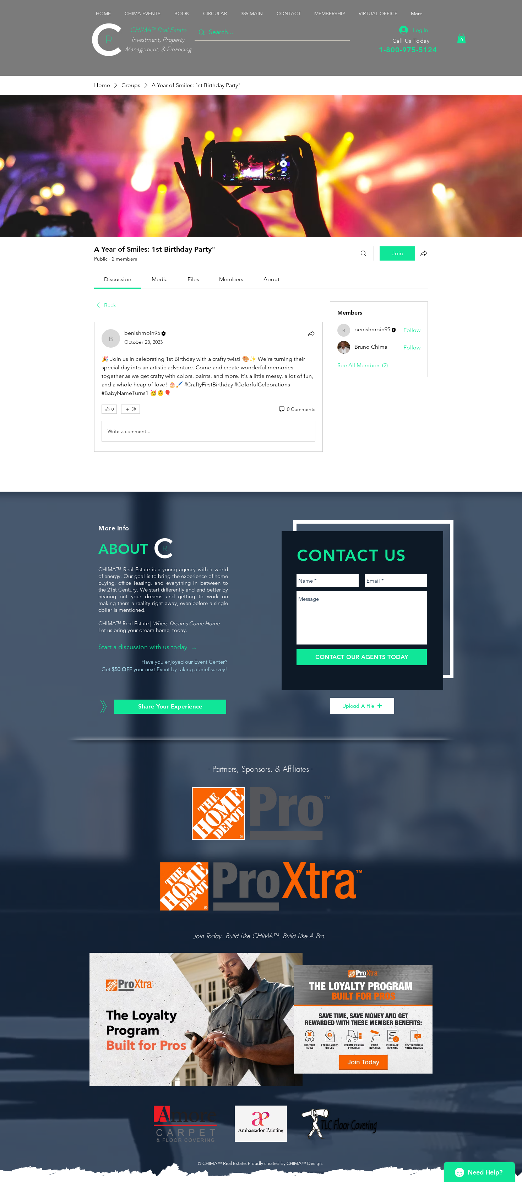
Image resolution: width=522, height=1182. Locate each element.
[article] (208, 387)
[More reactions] (130, 409)
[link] (117, 279)
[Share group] (423, 253)
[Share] (311, 333)
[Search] (363, 253)
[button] (144, 13)
